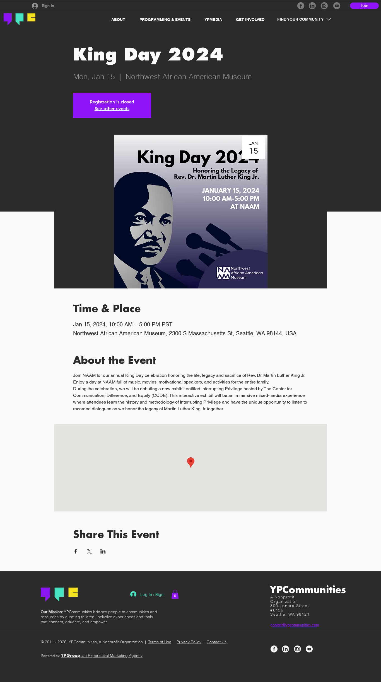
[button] (115, 19)
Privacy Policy (189, 641)
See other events (112, 108)
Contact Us (216, 641)
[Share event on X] (89, 551)
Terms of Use (159, 641)
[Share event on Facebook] (75, 551)
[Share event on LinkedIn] (103, 551)
